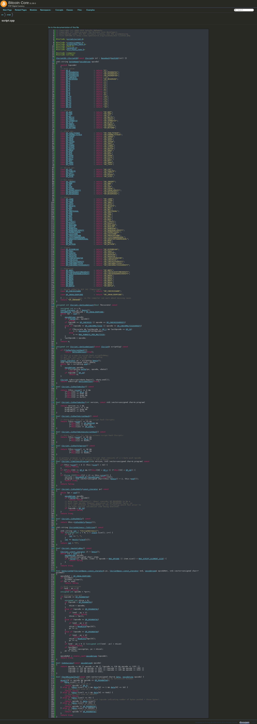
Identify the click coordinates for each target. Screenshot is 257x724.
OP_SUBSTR (70, 171)
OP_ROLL (69, 159)
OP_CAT (69, 169)
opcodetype (85, 62)
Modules (33, 10)
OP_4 (68, 86)
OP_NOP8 (69, 282)
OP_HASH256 (71, 256)
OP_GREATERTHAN (73, 235)
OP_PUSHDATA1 (72, 72)
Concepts (59, 10)
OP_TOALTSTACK (73, 133)
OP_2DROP (70, 136)
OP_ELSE (69, 123)
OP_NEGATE (70, 206)
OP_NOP (69, 112)
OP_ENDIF (70, 124)
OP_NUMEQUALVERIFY (75, 230)
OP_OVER (69, 156)
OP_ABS (69, 208)
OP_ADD (69, 213)
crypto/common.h (75, 43)
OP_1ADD (69, 199)
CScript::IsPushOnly (72, 489)
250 (51, 461)
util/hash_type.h (75, 50)
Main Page (7, 10)
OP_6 (68, 89)
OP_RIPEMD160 (72, 249)
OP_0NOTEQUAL (72, 211)
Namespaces (45, 10)
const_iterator (68, 310)
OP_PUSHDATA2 (72, 74)
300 (51, 548)
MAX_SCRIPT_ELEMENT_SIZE (151, 559)
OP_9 (68, 95)
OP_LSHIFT (70, 222)
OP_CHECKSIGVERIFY (75, 262)
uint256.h (72, 48)
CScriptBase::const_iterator (88, 571)
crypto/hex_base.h (76, 44)
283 (51, 519)
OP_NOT (69, 209)
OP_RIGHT (70, 175)
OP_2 (68, 83)
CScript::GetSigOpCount (82, 305)
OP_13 (68, 102)
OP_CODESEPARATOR (74, 258)
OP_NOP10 (70, 286)
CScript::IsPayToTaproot (74, 446)
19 (51, 62)
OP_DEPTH (70, 149)
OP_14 (68, 103)
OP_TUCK (69, 164)
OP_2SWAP (70, 145)
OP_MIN (69, 241)
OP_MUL (69, 216)
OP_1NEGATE (71, 77)
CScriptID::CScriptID (67, 58)
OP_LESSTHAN (72, 234)
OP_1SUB (69, 201)
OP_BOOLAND (71, 225)
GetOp (72, 319)
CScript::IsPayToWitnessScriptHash (79, 432)
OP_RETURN (70, 128)
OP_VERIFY (70, 126)
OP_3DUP (69, 140)
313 (51, 571)
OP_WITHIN (70, 244)
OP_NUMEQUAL (72, 229)
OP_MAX (69, 242)
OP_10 (68, 96)
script (9, 15)
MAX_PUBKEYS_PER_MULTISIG (91, 335)
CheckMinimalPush (70, 677)
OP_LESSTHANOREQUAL (75, 237)
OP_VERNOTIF (72, 121)
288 (51, 527)
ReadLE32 (82, 639)
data (118, 677)
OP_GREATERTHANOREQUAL (77, 239)
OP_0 (68, 70)
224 (51, 416)
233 (51, 432)
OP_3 (68, 84)
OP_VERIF (70, 119)
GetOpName (74, 62)
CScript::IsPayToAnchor (73, 387)
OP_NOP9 (69, 284)
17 (51, 58)
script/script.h (75, 39)
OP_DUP (69, 152)
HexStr (75, 540)
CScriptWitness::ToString (82, 527)
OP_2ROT (69, 143)
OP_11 (68, 98)
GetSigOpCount (79, 352)
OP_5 (68, 88)
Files (80, 10)
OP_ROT (69, 161)
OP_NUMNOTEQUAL (73, 232)
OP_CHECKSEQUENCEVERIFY (77, 274)
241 (51, 446)
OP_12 (68, 100)
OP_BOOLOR (70, 227)
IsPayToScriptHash (75, 350)
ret (75, 531)
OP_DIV (69, 218)
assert (64, 680)
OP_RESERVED (72, 79)
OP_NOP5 (69, 277)
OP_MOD (69, 220)
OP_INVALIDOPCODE (74, 295)
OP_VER (69, 114)
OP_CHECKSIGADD (73, 291)
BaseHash (105, 58)
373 (51, 677)
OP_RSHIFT (70, 223)
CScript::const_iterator (73, 552)
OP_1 (68, 81)
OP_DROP (69, 150)
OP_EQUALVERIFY (73, 190)
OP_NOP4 (69, 275)
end (75, 314)
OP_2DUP (69, 138)
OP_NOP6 (69, 279)
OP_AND (69, 183)
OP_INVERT (70, 182)
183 (51, 347)
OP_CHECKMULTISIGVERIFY (77, 265)
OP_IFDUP (70, 147)
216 (51, 402)
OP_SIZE (69, 176)
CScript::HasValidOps (72, 548)
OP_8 (68, 93)
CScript (89, 58)
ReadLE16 (82, 626)
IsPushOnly (79, 522)
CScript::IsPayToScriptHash (75, 416)
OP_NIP (69, 154)
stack (94, 533)
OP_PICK (69, 157)
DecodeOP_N (84, 331)
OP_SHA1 (69, 251)
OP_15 (68, 105)
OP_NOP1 (69, 270)
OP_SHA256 (70, 253)
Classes (69, 10)
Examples (90, 10)
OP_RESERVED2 (72, 194)
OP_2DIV (69, 204)
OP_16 (68, 107)
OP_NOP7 (69, 281)
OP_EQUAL (70, 189)
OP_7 (68, 91)
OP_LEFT (69, 173)
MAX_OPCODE (114, 559)
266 (51, 489)
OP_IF (68, 116)
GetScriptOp (67, 571)
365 (51, 663)
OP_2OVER (70, 142)
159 (51, 305)
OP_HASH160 (71, 255)
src (2, 15)
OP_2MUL (69, 202)
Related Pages (21, 10)
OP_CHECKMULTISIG (74, 263)
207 (51, 387)
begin (84, 310)
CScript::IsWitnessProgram (75, 461)
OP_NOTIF (70, 117)
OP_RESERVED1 (72, 192)
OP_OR (68, 185)
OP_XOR (69, 187)
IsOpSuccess (67, 663)
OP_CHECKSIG (72, 260)
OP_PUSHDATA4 (72, 76)
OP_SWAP (69, 162)
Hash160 (114, 58)
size (77, 390)
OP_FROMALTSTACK (74, 135)
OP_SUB (69, 215)
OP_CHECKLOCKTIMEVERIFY (77, 272)
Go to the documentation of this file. (63, 27)
